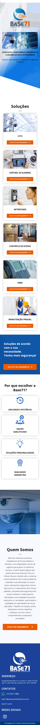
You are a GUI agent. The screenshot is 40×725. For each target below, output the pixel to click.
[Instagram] (5, 716)
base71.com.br (7, 704)
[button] (20, 142)
